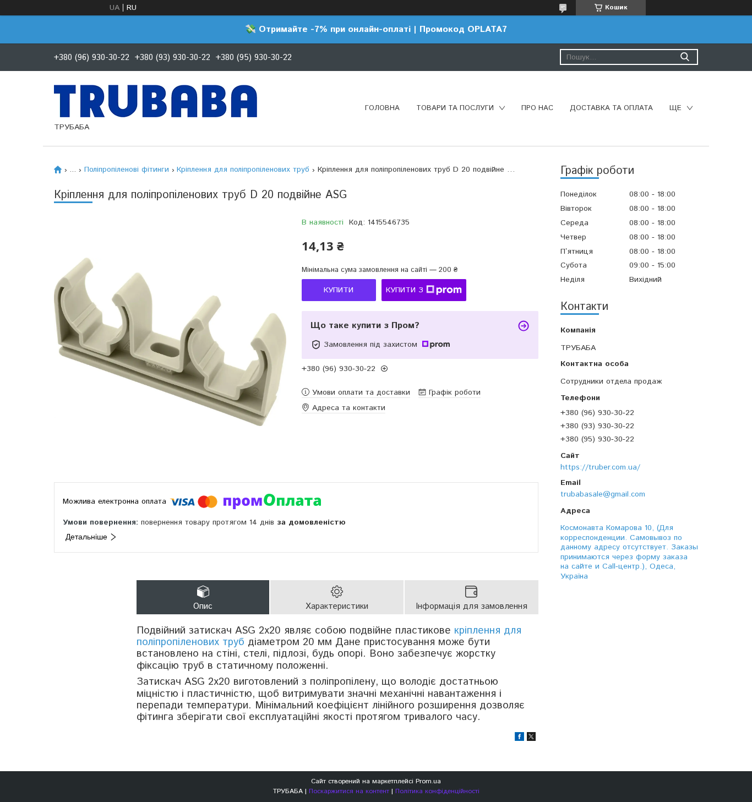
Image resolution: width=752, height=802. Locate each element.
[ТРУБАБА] (155, 100)
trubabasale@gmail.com (602, 494)
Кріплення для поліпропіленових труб (243, 169)
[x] (531, 738)
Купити (338, 290)
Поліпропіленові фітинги (126, 169)
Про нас (537, 108)
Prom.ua (428, 781)
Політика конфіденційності (437, 791)
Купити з (404, 290)
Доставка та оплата (611, 108)
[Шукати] (684, 57)
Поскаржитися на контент (349, 791)
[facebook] (519, 738)
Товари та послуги (455, 108)
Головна (382, 108)
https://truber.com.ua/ (600, 467)
